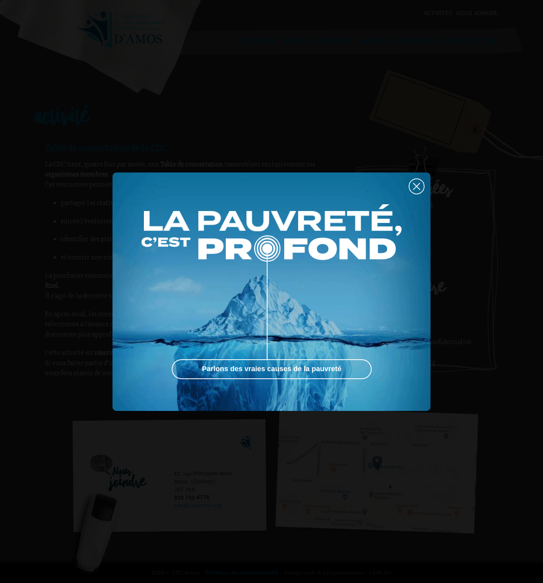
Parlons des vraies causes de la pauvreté (271, 369)
